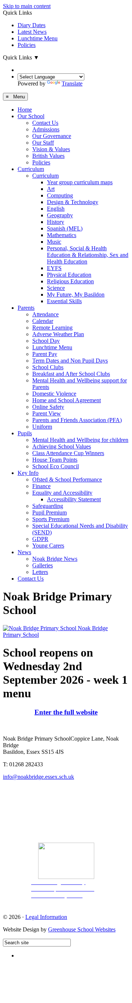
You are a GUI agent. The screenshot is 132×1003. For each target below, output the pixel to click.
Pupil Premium (49, 512)
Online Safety (48, 407)
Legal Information (46, 917)
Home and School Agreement (66, 400)
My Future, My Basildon (75, 294)
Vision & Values (51, 149)
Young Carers (48, 545)
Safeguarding (47, 506)
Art (51, 189)
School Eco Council (55, 466)
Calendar (42, 321)
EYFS (54, 268)
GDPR (40, 539)
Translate (72, 83)
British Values (48, 156)
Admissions (45, 129)
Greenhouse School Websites (81, 929)
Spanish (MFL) (64, 228)
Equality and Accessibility (62, 493)
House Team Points (54, 460)
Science (56, 288)
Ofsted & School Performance (67, 479)
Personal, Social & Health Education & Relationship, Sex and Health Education (87, 255)
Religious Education (70, 281)
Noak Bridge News (54, 559)
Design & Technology (72, 202)
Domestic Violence (54, 393)
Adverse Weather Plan (58, 334)
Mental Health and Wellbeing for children (80, 440)
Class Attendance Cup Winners (68, 453)
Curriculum (31, 169)
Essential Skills (64, 301)
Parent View (46, 413)
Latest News (32, 32)
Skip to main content (27, 6)
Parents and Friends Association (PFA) (77, 420)
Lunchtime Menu (38, 38)
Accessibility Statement (74, 499)
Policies (27, 45)
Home (25, 109)
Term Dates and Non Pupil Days (70, 360)
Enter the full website (66, 712)
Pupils (25, 433)
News (24, 552)
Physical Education (69, 275)
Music (54, 242)
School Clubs (47, 367)
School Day (46, 341)
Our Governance (51, 136)
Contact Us (45, 123)
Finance (41, 486)
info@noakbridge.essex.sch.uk (38, 777)
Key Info (28, 473)
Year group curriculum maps (80, 182)
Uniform (42, 427)
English (56, 209)
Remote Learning (52, 327)
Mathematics (61, 235)
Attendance (45, 314)
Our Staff (43, 142)
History (55, 222)
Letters (40, 572)
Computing (60, 195)
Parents (26, 308)
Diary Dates (31, 25)
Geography (60, 215)
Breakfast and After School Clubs (71, 374)
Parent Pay (44, 354)
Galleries (42, 565)
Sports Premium (50, 519)
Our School (31, 116)
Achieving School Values (61, 446)
